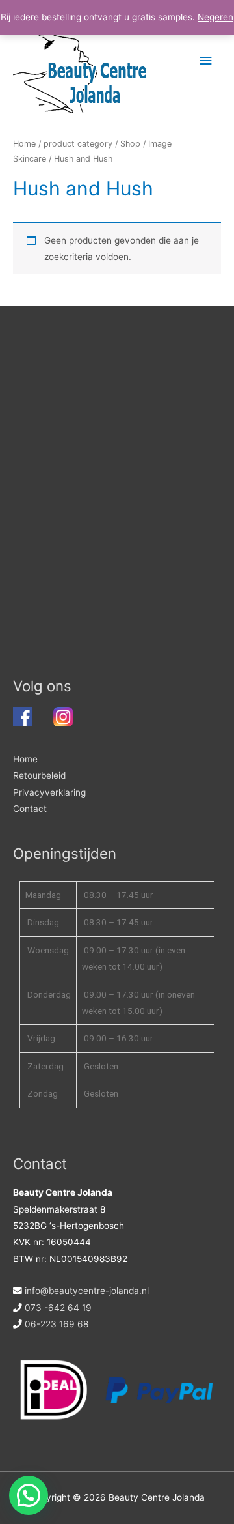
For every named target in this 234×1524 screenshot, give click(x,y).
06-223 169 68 (56, 1324)
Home (24, 144)
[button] (28, 1495)
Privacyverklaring (49, 792)
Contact (30, 808)
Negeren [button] (215, 17)
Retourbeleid (39, 775)
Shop (130, 144)
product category (78, 144)
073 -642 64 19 (58, 1307)
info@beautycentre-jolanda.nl (87, 1291)
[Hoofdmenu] (206, 61)
